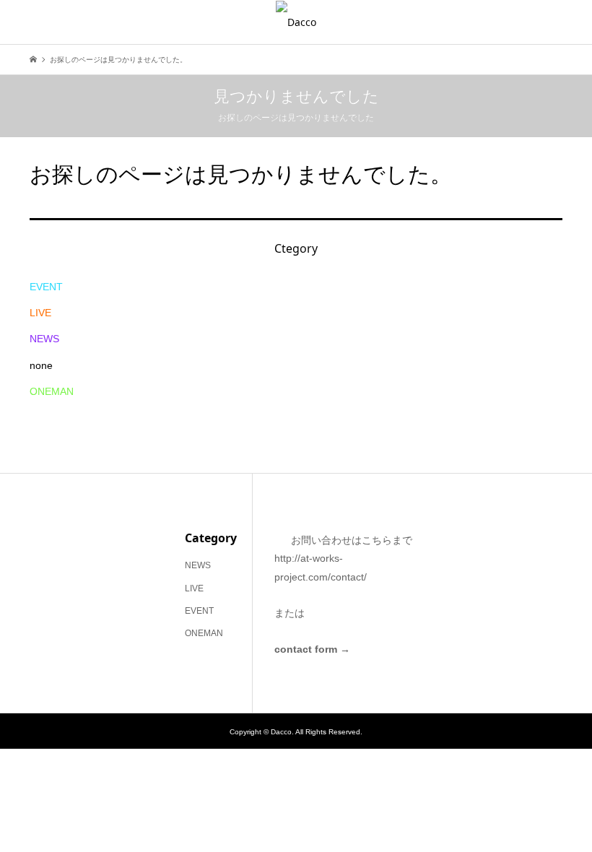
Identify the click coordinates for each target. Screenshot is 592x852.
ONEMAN (52, 391)
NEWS (44, 338)
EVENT (46, 286)
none (41, 365)
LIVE (40, 312)
